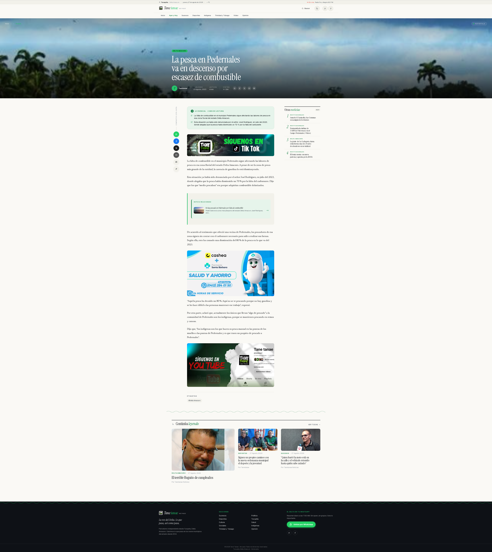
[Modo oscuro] (317, 8)
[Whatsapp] (325, 8)
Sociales (222, 525)
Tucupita (254, 519)
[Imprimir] (254, 88)
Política (254, 515)
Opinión (245, 15)
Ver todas (313, 425)
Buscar (307, 8)
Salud (253, 522)
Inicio (163, 15)
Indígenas (255, 525)
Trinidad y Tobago (222, 15)
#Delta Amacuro (195, 401)
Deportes (196, 15)
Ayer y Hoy (173, 15)
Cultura (222, 522)
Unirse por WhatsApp (303, 524)
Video (236, 15)
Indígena (207, 15)
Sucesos (185, 15)
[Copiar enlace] (176, 169)
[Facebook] (330, 8)
